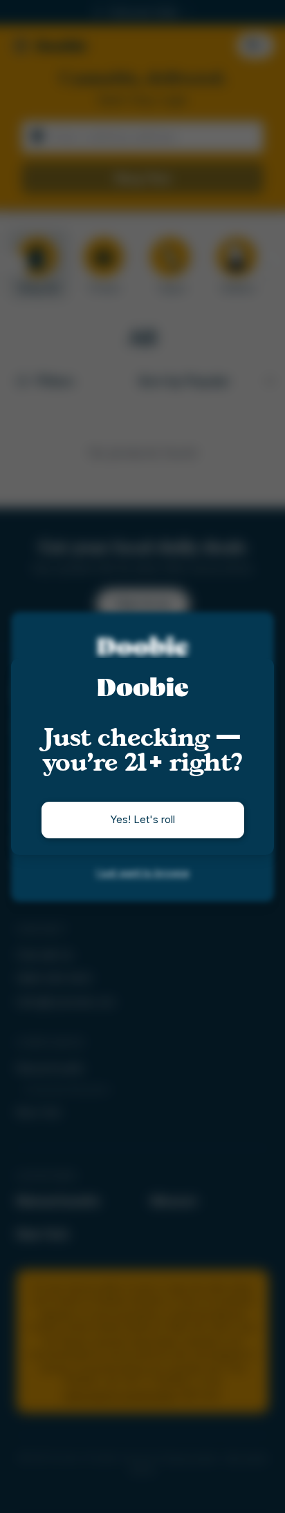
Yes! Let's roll (142, 819)
